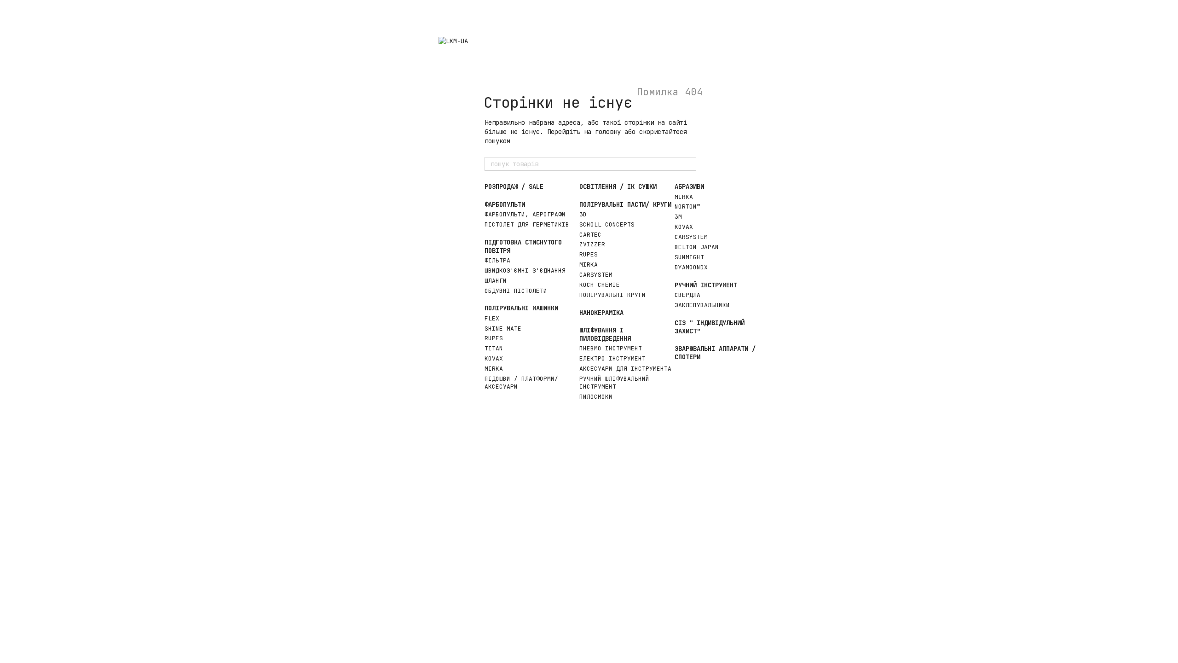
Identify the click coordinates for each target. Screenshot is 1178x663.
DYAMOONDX (691, 267)
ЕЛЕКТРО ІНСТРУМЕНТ (612, 358)
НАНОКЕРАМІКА (601, 312)
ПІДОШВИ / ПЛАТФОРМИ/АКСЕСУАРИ (521, 382)
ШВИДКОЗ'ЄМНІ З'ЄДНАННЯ (525, 270)
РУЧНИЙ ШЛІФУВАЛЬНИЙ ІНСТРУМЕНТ (614, 382)
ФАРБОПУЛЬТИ (505, 204)
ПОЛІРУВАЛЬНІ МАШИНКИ (521, 308)
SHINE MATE (503, 328)
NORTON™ (687, 206)
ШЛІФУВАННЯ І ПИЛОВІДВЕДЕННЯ (605, 334)
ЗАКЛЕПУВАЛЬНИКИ (702, 305)
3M (678, 217)
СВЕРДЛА (687, 295)
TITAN (494, 348)
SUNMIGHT (689, 257)
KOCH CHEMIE (599, 285)
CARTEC (590, 234)
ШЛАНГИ (496, 281)
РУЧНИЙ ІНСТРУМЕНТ (706, 285)
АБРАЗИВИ (689, 186)
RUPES (494, 338)
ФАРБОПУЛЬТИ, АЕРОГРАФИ (525, 214)
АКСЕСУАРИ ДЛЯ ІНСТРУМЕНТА (625, 368)
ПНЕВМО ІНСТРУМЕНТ (610, 348)
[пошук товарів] (688, 164)
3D (583, 214)
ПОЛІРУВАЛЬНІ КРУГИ (612, 295)
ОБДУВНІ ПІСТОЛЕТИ (516, 291)
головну (608, 132)
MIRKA (494, 368)
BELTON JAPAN (697, 247)
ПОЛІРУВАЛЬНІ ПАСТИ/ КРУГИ (625, 204)
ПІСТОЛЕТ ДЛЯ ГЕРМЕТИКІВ (527, 224)
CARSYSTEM (595, 275)
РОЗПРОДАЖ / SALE (514, 186)
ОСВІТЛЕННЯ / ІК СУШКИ (618, 186)
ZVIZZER (592, 244)
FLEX (492, 318)
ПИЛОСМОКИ (595, 397)
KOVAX (494, 358)
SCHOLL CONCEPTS (607, 224)
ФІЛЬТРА (497, 260)
